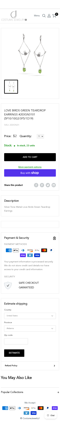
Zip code (8, 335)
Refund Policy (11, 366)
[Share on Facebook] (36, 185)
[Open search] (44, 15)
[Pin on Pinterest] (42, 185)
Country (7, 310)
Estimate (14, 353)
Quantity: (26, 136)
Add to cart (30, 157)
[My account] (49, 15)
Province (8, 323)
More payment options (30, 167)
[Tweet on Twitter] (48, 185)
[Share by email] (54, 185)
